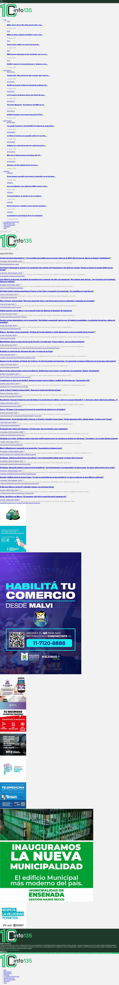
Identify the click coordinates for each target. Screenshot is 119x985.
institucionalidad (7, 474)
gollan (1, 386)
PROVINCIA (7, 70)
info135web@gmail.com (12, 950)
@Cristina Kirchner (5, 493)
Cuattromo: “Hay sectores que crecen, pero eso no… (28, 75)
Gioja (7, 503)
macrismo (5, 425)
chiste (1, 435)
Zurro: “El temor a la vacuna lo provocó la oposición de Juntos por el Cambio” (33, 409)
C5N (1, 297)
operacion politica (20, 377)
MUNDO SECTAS (8, 223)
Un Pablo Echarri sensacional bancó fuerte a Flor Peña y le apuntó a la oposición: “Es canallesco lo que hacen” (47, 291)
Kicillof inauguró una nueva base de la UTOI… (25, 115)
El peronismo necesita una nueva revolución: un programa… (31, 176)
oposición (5, 264)
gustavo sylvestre (10, 377)
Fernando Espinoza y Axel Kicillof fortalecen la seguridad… (31, 126)
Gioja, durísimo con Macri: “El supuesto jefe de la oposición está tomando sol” (33, 497)
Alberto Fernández (16, 493)
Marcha (28, 503)
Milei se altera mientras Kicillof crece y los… (25, 35)
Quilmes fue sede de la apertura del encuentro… (26, 146)
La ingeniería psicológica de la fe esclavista (25, 216)
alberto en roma (4, 288)
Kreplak (11, 357)
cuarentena (3, 503)
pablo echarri (8, 276)
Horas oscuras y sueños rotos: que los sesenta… (27, 206)
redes (9, 264)
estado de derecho (20, 483)
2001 (1, 264)
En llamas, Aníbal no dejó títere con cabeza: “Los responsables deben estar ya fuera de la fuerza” (41, 458)
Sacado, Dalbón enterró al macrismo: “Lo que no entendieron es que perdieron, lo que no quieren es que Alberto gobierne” (52, 477)
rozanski (33, 474)
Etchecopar (6, 435)
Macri (10, 317)
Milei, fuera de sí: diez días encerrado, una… (25, 25)
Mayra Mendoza (26, 454)
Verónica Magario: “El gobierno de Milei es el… (26, 105)
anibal (1, 377)
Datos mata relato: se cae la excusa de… (23, 45)
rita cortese (12, 307)
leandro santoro (9, 367)
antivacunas (3, 348)
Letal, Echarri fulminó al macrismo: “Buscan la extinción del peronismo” (30, 390)
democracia (3, 454)
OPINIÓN (6, 171)
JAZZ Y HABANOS (9, 225)
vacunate (32, 357)
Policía (24, 464)
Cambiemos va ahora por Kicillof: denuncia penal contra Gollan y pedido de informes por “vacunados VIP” (45, 380)
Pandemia (15, 328)
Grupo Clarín (24, 493)
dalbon (13, 288)
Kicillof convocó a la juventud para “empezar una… (27, 64)
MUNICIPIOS (7, 121)
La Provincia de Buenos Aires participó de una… (26, 95)
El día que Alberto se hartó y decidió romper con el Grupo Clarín (27, 487)
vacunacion (18, 307)
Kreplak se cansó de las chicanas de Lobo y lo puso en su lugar (26, 351)
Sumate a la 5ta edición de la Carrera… (23, 165)
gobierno (16, 435)
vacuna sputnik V (17, 406)
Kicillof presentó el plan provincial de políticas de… (27, 85)
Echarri (5, 297)
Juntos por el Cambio (9, 386)
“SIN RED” (6, 226)
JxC (9, 338)
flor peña (9, 297)
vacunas (24, 317)
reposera (38, 503)
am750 (2, 307)
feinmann (11, 435)
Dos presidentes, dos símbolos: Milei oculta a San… (27, 186)
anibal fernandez (4, 317)
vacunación (27, 357)
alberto (2, 396)
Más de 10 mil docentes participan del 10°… (24, 155)
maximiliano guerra (40, 348)
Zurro (40, 416)
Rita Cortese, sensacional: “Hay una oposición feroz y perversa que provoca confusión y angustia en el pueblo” (47, 301)
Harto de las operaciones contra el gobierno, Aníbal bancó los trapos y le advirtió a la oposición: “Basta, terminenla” (49, 371)
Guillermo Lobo (4, 357)
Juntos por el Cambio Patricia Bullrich (24, 348)
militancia (14, 396)
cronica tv (2, 367)
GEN (12, 445)
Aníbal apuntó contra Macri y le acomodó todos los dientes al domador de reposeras (36, 311)
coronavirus (3, 416)
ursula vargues (15, 264)
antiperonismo (4, 445)
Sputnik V (31, 416)
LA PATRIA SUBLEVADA (11, 222)
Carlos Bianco (4, 338)
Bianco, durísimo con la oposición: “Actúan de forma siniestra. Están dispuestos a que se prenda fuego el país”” (47, 332)
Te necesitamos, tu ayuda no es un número (24, 196)
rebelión (28, 464)
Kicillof (15, 464)
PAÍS (4, 20)
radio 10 (20, 317)
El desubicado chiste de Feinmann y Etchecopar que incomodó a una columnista (34, 429)
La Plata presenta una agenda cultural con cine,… (27, 136)
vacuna (36, 416)
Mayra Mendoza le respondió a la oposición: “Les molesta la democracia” (31, 448)
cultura (5, 396)
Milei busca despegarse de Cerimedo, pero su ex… (27, 54)
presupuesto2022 (17, 276)
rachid (15, 425)
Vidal (26, 386)
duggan (2, 406)
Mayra (20, 454)
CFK (10, 288)
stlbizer (21, 445)
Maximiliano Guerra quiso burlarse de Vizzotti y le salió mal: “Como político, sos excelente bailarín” (42, 342)
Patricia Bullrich (55, 348)
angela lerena (3, 328)
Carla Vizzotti (10, 348)
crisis (1, 474)
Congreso (2, 483)
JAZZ (5, 228)
